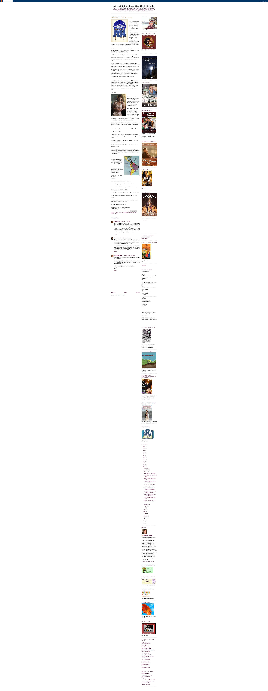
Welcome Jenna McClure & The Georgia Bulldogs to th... (150, 501)
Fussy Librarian (145, 238)
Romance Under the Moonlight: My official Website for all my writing (148, 680)
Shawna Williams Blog (146, 643)
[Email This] (131, 211)
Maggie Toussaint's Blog (146, 642)
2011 (144, 466)
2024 (144, 446)
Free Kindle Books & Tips (147, 237)
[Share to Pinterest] (136, 211)
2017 (144, 455)
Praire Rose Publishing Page (147, 675)
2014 (144, 461)
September (146, 504)
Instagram (143, 678)
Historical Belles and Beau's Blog (148, 650)
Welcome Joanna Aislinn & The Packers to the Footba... (150, 491)
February (146, 517)
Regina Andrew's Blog (146, 651)
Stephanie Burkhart (118, 255)
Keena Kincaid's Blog (146, 646)
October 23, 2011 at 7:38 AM (125, 237)
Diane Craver (117, 237)
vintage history (114, 213)
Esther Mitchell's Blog (146, 667)
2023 (144, 448)
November (146, 470)
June (145, 509)
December (146, 468)
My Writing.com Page (146, 682)
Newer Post (113, 292)
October (145, 471)
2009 (144, 522)
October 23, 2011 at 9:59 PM (129, 255)
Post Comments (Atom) (120, 295)
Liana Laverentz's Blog (146, 662)
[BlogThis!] (132, 211)
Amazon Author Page (146, 673)
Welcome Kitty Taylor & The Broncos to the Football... (149, 488)
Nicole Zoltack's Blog (146, 659)
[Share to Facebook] (135, 211)
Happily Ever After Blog (146, 648)
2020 (144, 452)
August (145, 506)
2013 (144, 463)
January (145, 518)
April (145, 513)
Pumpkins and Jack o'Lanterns (149, 473)
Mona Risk (116, 221)
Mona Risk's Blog (145, 645)
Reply (115, 234)
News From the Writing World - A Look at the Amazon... (150, 485)
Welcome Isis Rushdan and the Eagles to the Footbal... (149, 482)
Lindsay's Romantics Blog (147, 654)
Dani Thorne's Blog (145, 661)
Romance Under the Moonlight (134, 6)
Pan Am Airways (125, 212)
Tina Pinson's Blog (145, 653)
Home (125, 292)
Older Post (138, 292)
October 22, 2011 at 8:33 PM (124, 221)
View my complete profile (148, 561)
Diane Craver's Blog (145, 665)
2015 (144, 459)
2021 (144, 450)
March (145, 515)
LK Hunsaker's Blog (145, 664)
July (145, 507)
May (145, 511)
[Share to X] (133, 211)
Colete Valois (118, 212)
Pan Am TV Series (133, 212)
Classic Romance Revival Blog (147, 656)
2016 (144, 457)
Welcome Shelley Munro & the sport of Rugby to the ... (150, 495)
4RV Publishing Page (146, 676)
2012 (144, 464)
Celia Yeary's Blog (145, 658)
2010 (144, 521)
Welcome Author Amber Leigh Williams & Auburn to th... (149, 479)
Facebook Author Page (146, 684)
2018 (144, 453)
